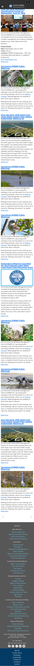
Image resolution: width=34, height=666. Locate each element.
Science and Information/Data (17, 600)
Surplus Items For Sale (18, 592)
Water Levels (18, 605)
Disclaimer (17, 655)
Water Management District (19, 7)
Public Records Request (18, 539)
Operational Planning (18, 614)
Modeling (18, 618)
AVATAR (18, 597)
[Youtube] (24, 646)
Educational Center (18, 571)
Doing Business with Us (17, 576)
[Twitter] (17, 646)
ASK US (17, 526)
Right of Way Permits (18, 583)
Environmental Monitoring (18, 616)
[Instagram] (13, 646)
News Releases (18, 624)
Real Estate (18, 588)
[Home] (11, 5)
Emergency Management (18, 549)
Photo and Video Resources (18, 631)
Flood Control (18, 545)
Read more (4, 62)
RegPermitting (18, 581)
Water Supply (18, 551)
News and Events (17, 621)
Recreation (18, 568)
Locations (17, 662)
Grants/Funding (18, 590)
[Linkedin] (20, 646)
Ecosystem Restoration (18, 556)
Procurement (18, 585)
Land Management (18, 558)
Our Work (17, 542)
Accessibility (17, 657)
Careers (17, 664)
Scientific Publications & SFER (18, 607)
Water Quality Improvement (18, 554)
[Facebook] (10, 646)
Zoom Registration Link (9, 59)
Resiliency (18, 547)
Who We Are (17, 529)
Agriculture (18, 594)
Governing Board (18, 532)
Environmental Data (18, 609)
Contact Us (17, 659)
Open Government (18, 537)
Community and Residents (17, 561)
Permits (18, 579)
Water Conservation (18, 564)
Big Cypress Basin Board (18, 534)
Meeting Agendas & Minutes (18, 626)
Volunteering (18, 573)
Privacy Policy (17, 653)
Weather (18, 611)
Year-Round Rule (18, 566)
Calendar (18, 628)
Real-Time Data (18, 602)
